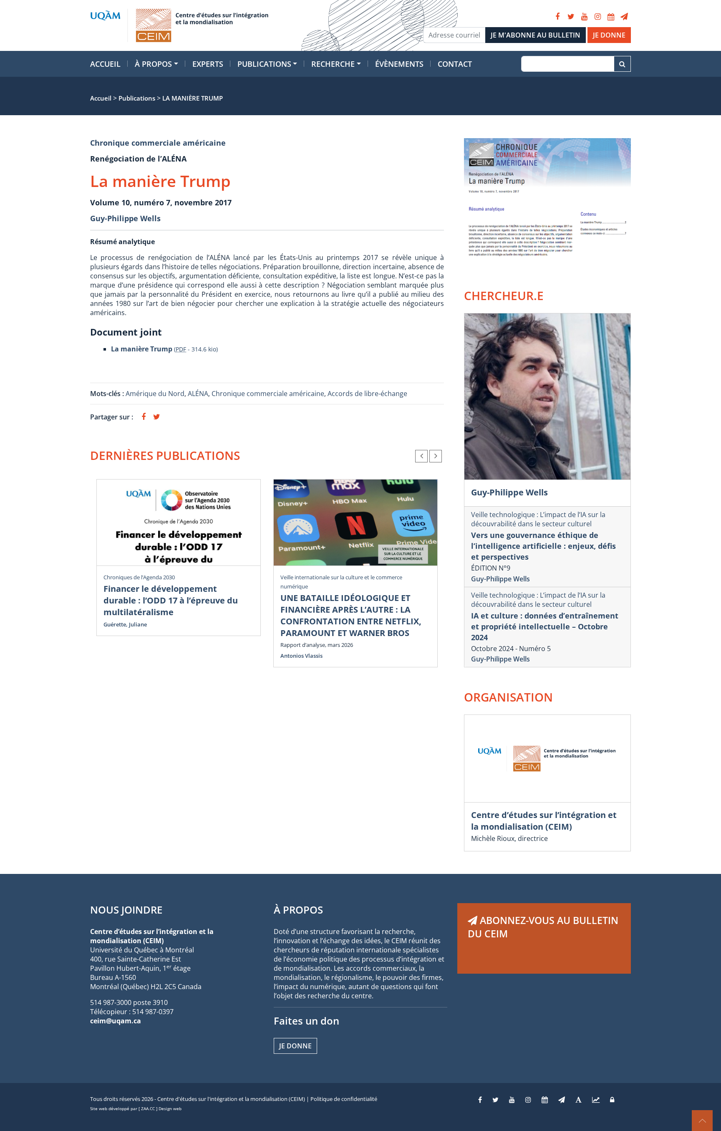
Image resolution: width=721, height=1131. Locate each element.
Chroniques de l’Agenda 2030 (139, 577)
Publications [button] (264, 64)
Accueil (105, 64)
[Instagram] (597, 16)
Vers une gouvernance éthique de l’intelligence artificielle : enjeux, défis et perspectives (543, 546)
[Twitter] (571, 16)
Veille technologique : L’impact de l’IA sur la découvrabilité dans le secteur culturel (538, 519)
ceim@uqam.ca (115, 1020)
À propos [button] (153, 64)
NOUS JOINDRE (126, 909)
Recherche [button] (333, 64)
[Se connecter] (612, 1099)
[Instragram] (528, 1099)
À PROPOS (298, 909)
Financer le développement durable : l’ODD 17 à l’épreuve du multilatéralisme (170, 600)
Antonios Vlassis (301, 655)
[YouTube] (584, 16)
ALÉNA (198, 393)
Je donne (295, 1045)
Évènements (399, 64)
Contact (455, 64)
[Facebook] (557, 16)
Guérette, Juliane (125, 624)
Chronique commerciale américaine (158, 143)
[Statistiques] (596, 1099)
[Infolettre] (624, 16)
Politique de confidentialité (343, 1099)
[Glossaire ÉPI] (578, 1099)
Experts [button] (207, 64)
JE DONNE (609, 35)
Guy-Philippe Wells (125, 218)
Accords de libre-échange (367, 393)
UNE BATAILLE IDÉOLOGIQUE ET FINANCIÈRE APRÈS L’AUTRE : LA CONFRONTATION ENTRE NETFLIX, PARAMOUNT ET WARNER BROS (350, 615)
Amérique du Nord (155, 393)
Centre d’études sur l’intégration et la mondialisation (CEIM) (544, 820)
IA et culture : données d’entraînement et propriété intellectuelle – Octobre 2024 (544, 626)
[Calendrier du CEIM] (611, 16)
